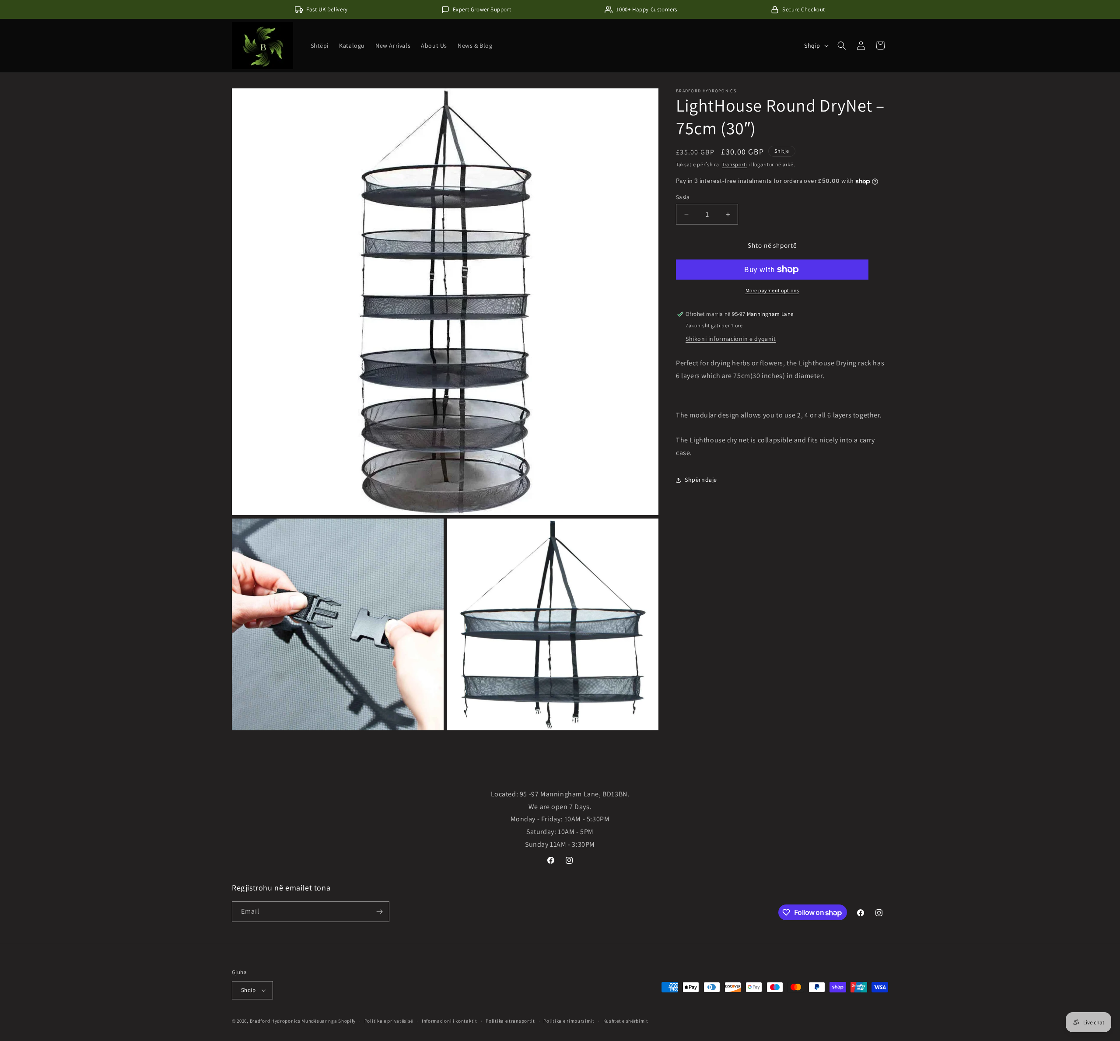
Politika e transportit (510, 1021)
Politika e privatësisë (388, 1021)
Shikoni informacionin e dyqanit (731, 339)
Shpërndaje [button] (701, 480)
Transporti (734, 164)
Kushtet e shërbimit (625, 1021)
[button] (841, 45)
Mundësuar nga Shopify (328, 1021)
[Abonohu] (379, 911)
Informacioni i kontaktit (449, 1021)
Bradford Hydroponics (275, 1021)
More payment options (772, 290)
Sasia (683, 197)
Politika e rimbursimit (568, 1021)
